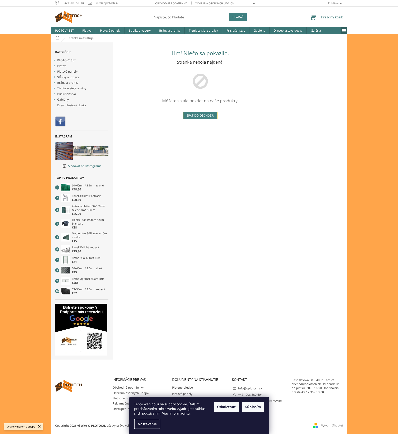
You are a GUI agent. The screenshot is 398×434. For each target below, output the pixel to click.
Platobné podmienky (127, 398)
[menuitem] (64, 30)
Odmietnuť (226, 406)
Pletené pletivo (182, 387)
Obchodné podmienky (171, 3)
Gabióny (63, 99)
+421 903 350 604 (250, 395)
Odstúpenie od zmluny (129, 409)
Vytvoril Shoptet (332, 425)
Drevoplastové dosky (71, 105)
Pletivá (61, 66)
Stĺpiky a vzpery (68, 77)
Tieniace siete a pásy (71, 88)
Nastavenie (147, 424)
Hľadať (238, 17)
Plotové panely (67, 71)
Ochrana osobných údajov (214, 3)
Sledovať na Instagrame (85, 166)
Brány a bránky (67, 83)
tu (188, 413)
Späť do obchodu (200, 115)
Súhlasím (253, 406)
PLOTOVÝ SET (66, 60)
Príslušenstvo (66, 94)
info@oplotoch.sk (250, 388)
